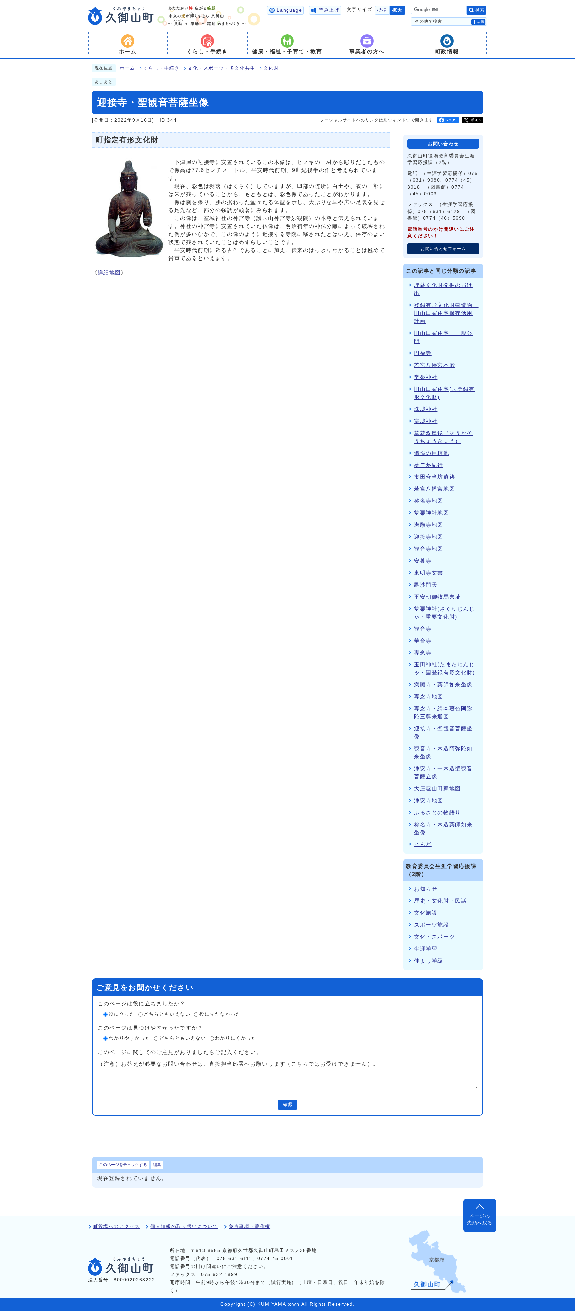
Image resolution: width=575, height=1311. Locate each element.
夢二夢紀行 (428, 465)
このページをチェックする (123, 1164)
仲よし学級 (428, 961)
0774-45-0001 (275, 1258)
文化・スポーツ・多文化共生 (221, 68)
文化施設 (425, 913)
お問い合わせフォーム (443, 249)
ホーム (127, 68)
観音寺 (423, 629)
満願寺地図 (428, 525)
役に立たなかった (220, 1014)
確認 (287, 1104)
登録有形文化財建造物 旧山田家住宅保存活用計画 (446, 313)
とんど (423, 844)
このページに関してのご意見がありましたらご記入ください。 (180, 1052)
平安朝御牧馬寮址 (437, 597)
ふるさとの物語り (437, 812)
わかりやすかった (129, 1038)
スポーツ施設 (431, 925)
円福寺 (423, 353)
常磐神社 (425, 377)
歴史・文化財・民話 (440, 901)
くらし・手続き (161, 68)
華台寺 (423, 641)
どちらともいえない (167, 1014)
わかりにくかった (236, 1038)
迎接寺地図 (428, 537)
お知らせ (425, 889)
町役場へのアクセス (116, 1226)
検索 (479, 10)
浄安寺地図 (428, 800)
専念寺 (423, 653)
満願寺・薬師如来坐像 (443, 684)
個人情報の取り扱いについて (184, 1226)
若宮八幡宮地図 (434, 489)
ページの (480, 1219)
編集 (157, 1164)
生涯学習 (425, 949)
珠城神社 (425, 409)
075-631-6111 (234, 1258)
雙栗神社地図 (431, 513)
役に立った (122, 1014)
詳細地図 (109, 272)
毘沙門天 (425, 585)
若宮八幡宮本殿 (434, 365)
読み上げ (329, 10)
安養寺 (423, 561)
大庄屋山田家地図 (437, 788)
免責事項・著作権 (249, 1226)
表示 (481, 22)
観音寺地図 (428, 549)
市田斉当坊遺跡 (434, 477)
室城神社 (425, 421)
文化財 (271, 68)
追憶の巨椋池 (431, 453)
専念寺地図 (428, 696)
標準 (382, 10)
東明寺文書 (428, 573)
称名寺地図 (428, 501)
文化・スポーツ (434, 937)
